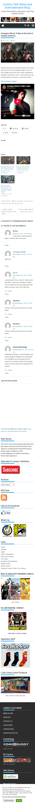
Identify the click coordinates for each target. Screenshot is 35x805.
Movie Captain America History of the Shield (9, 211)
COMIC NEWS (7, 725)
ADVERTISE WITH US (10, 733)
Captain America (28, 201)
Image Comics (5, 563)
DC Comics (4, 559)
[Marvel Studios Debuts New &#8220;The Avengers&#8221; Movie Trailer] (8, 179)
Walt (13, 40)
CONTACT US (7, 721)
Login (2, 552)
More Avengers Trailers (9, 81)
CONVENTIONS (8, 729)
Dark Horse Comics (7, 556)
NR (18, 203)
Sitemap (3, 549)
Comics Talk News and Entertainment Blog (17, 6)
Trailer (21, 203)
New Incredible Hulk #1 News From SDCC (26, 210)
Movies (9, 201)
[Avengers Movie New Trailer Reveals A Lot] (23, 160)
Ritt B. (15, 273)
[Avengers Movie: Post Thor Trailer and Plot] (8, 160)
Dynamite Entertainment (9, 561)
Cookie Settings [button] (8, 800)
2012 (15, 201)
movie (10, 203)
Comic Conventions (7, 554)
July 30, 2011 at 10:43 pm (23, 234)
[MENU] (33, 25)
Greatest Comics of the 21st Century (13, 568)
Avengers (20, 201)
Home (3, 547)
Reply (7, 245)
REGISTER (6, 717)
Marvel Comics (6, 566)
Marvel (4, 201)
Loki (2, 203)
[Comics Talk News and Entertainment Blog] (2, 25)
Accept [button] (19, 800)
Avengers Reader (19, 252)
